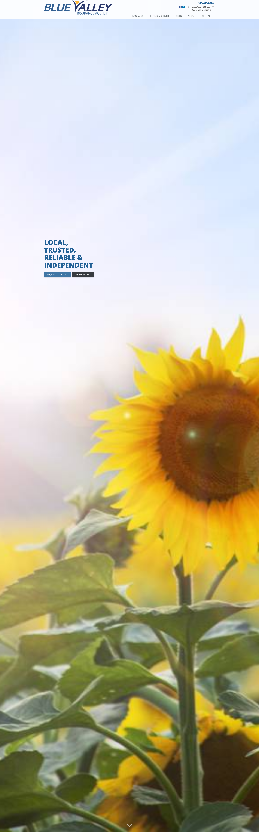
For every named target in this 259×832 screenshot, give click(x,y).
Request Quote (56, 274)
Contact (206, 15)
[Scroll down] (129, 825)
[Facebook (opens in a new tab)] (180, 6)
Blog (179, 15)
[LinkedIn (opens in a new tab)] (183, 6)
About (191, 15)
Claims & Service (160, 15)
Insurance (138, 15)
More (84, 275)
